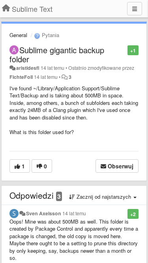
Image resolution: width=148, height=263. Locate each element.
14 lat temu (74, 213)
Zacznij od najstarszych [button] (104, 196)
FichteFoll (21, 76)
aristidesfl (27, 67)
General (18, 35)
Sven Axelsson (43, 213)
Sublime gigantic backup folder (56, 54)
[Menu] (134, 8)
